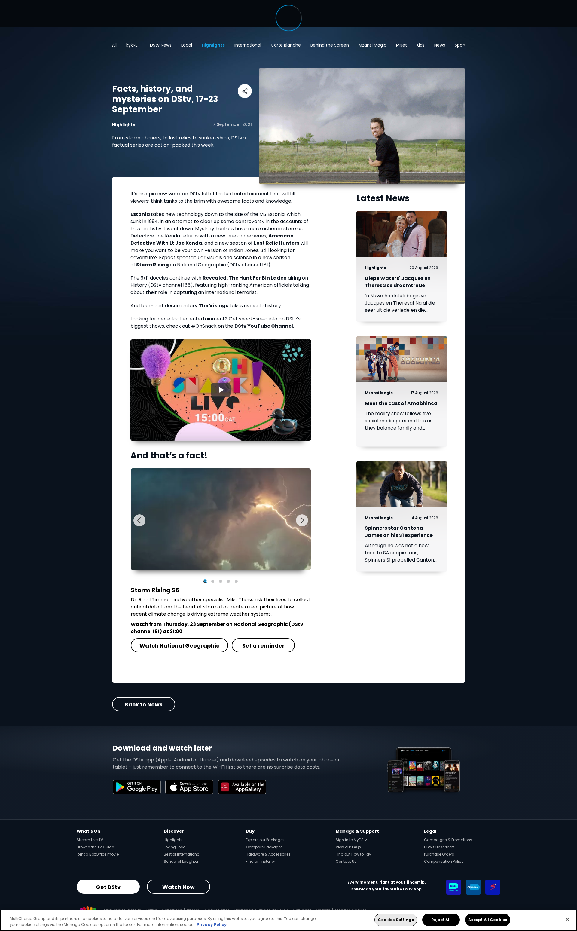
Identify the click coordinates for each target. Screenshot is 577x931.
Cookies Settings (396, 920)
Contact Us (346, 861)
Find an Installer (260, 861)
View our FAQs (348, 847)
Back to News (144, 704)
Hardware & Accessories (268, 854)
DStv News (161, 45)
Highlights (213, 45)
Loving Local (175, 847)
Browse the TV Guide (95, 847)
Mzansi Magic (372, 45)
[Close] (567, 919)
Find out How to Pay (353, 854)
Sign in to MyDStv (351, 839)
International (247, 45)
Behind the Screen (329, 45)
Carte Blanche (286, 45)
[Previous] (139, 520)
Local (186, 45)
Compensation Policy (443, 861)
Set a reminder (263, 645)
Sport (460, 45)
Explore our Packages (265, 839)
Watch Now (178, 887)
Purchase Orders (439, 854)
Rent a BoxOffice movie (98, 854)
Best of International (182, 854)
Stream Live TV (90, 839)
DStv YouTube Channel (263, 326)
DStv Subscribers (439, 847)
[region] (288, 920)
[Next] (302, 520)
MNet (401, 45)
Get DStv (108, 887)
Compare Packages (264, 847)
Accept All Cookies (487, 920)
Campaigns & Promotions (448, 839)
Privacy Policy (212, 924)
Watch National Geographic (179, 645)
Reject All (440, 920)
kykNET (133, 45)
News (439, 45)
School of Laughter (181, 861)
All (114, 45)
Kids (421, 45)
